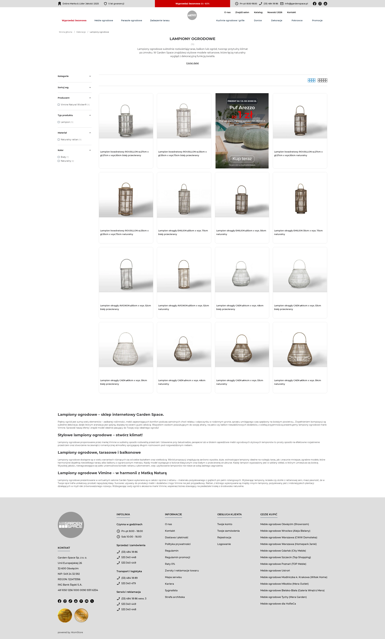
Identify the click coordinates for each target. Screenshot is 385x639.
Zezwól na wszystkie (167, 332)
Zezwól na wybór (183, 332)
